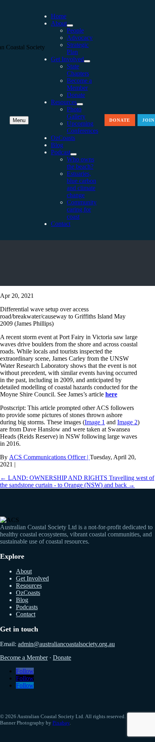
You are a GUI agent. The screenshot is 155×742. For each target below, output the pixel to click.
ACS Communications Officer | (49, 457)
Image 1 (95, 422)
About (59, 23)
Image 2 (127, 422)
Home (58, 16)
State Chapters (78, 70)
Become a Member (79, 84)
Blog (57, 145)
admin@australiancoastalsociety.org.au (66, 644)
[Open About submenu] (70, 25)
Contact (60, 223)
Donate (76, 94)
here (111, 394)
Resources (64, 102)
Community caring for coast (82, 209)
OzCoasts (63, 137)
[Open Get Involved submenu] (87, 61)
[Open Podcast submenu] (73, 154)
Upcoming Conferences (82, 127)
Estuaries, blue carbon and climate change (81, 184)
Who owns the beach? (80, 163)
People (75, 30)
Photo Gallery (76, 113)
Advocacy (80, 37)
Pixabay (61, 723)
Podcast (60, 152)
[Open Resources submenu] (80, 104)
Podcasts (27, 607)
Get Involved (67, 59)
